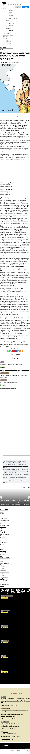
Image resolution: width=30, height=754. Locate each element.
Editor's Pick (4, 597)
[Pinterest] (13, 351)
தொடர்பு (5, 36)
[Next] (29, 497)
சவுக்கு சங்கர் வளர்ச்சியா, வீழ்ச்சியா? (8, 382)
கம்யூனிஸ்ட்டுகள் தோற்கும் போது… (8, 388)
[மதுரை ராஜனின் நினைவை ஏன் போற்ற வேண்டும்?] (2, 362)
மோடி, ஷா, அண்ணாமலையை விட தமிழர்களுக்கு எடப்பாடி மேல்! (14, 370)
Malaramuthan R (6, 639)
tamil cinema (5, 558)
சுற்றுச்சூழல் (11, 23)
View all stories (26, 487)
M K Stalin (3, 544)
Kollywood (3, 542)
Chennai (1, 516)
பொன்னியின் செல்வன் (4, 584)
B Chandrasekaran (6, 624)
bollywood (2, 513)
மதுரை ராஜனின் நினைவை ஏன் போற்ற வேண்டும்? (11, 364)
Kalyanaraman (5, 705)
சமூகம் (7, 20)
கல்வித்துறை (2, 568)
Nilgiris (1, 549)
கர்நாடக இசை (2, 566)
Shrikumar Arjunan (6, 682)
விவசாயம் (11, 31)
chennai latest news (4, 520)
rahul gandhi (2, 554)
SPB (1, 556)
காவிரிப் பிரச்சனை (3, 570)
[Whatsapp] (8, 351)
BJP (1, 511)
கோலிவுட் (2, 575)
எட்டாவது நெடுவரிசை (8, 35)
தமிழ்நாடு (4, 579)
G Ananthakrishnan (6, 610)
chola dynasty (3, 527)
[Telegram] (10, 351)
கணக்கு (5, 38)
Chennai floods (3, 518)
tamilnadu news (2, 559)
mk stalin (2, 545)
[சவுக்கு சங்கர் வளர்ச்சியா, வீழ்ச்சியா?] (3, 380)
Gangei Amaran (3, 535)
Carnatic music (3, 515)
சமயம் (10, 12)
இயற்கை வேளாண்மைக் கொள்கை (6, 565)
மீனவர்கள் (11, 30)
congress (2, 530)
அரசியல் (17, 62)
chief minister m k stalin (4, 525)
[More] (21, 351)
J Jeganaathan (4, 62)
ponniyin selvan (3, 551)
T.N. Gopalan (5, 728)
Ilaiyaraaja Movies (5, 539)
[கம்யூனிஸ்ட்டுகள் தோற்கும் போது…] (3, 385)
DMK (2, 532)
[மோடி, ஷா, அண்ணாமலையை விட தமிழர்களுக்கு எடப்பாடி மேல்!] (2, 367)
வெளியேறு (8, 43)
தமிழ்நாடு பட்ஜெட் (3, 580)
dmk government (4, 534)
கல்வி (10, 21)
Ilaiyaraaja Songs (4, 540)
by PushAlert (4, 8)
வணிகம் (8, 13)
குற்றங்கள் (11, 10)
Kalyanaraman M (6, 739)
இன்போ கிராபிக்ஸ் (13, 18)
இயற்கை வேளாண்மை (4, 563)
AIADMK (4, 510)
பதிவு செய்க (8, 41)
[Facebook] (16, 351)
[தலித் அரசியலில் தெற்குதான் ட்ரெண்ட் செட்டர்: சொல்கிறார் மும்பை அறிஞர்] (4, 373)
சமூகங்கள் (8, 28)
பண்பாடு (11, 26)
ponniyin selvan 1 (4, 552)
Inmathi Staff (5, 669)
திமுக (1, 582)
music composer (3, 547)
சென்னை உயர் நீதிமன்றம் (4, 577)
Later (17, 7)
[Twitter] (18, 351)
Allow (25, 7)
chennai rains (2, 523)
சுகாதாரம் (11, 25)
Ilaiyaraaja (2, 537)
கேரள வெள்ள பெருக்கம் (4, 573)
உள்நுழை (8, 39)
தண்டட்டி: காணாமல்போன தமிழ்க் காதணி (14, 675)
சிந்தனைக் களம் (12, 17)
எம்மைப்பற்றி (6, 33)
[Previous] (1, 497)
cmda (1, 528)
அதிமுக (1, 561)
